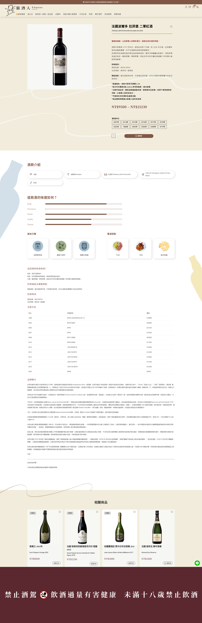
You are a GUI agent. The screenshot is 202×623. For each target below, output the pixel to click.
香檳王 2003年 (36, 546)
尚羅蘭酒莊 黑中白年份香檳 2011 (119, 546)
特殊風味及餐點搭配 (37, 284)
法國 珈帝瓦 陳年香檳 (151, 546)
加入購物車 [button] (167, 563)
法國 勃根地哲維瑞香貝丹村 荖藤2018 (82, 548)
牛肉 (118, 255)
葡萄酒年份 (115, 118)
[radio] (116, 122)
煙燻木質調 (84, 255)
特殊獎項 (31, 294)
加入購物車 (138, 136)
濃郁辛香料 (61, 255)
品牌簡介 (31, 379)
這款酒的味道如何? (36, 268)
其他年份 (31, 306)
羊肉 (141, 255)
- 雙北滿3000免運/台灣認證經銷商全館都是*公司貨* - (101, 2)
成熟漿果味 (38, 255)
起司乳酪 (164, 255)
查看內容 (56, 563)
